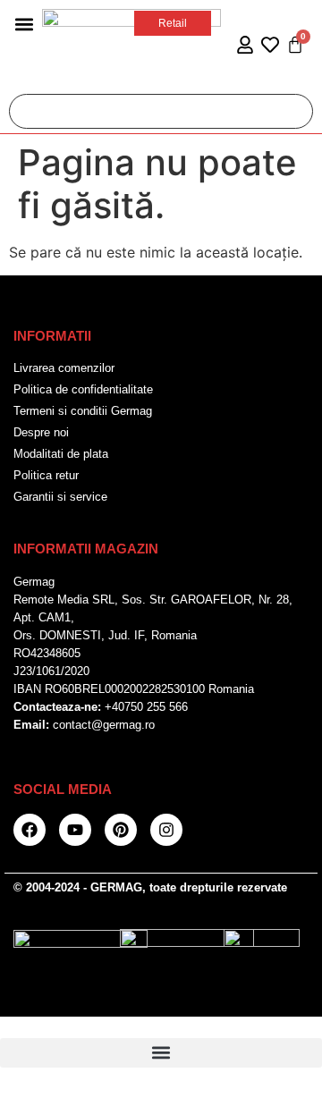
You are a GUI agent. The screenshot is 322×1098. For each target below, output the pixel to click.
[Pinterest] (121, 830)
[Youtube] (75, 830)
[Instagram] (166, 830)
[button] (23, 23)
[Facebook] (29, 830)
